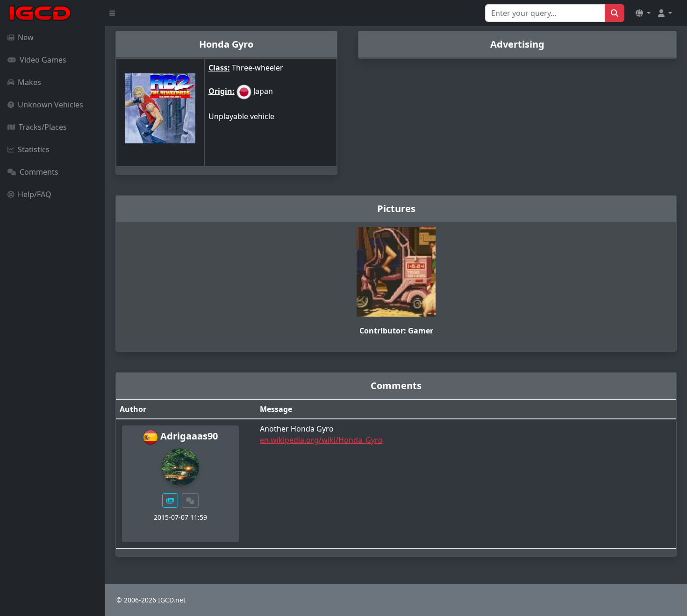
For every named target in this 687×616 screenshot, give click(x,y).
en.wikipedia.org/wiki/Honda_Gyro (321, 440)
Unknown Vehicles (50, 104)
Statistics (34, 149)
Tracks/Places (43, 127)
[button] (643, 13)
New (26, 37)
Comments (39, 172)
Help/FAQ (34, 194)
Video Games (43, 60)
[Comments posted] (190, 500)
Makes (29, 82)
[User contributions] (170, 500)
